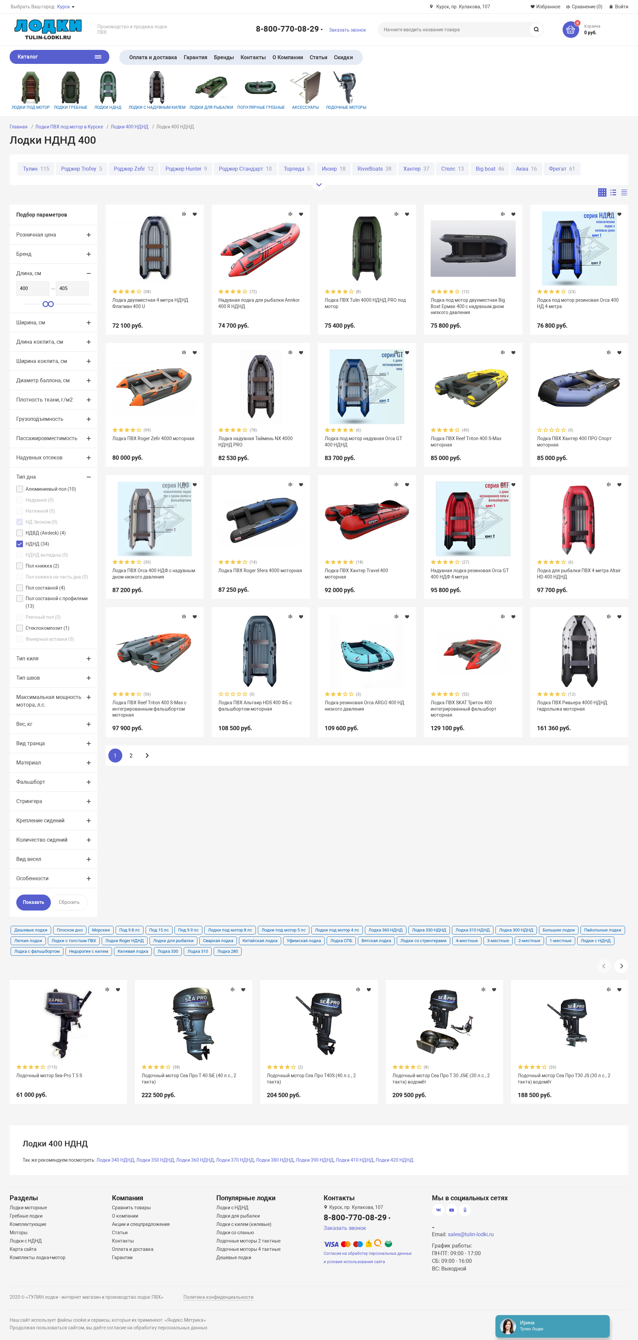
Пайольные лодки (602, 929)
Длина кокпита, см (39, 342)
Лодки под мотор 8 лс (230, 929)
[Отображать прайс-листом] (624, 192)
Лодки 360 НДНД (195, 1160)
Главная (19, 126)
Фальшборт (30, 782)
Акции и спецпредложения (141, 1224)
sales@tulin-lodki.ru (471, 1234)
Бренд (24, 254)
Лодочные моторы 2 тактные (248, 1241)
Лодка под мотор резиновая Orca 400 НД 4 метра (578, 303)
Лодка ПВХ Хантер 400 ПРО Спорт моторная (574, 441)
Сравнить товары (131, 1207)
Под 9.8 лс (129, 929)
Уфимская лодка (304, 940)
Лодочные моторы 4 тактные (248, 1249)
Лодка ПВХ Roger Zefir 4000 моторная (153, 438)
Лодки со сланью (235, 1232)
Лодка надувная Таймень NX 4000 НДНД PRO (255, 441)
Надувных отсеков (39, 457)
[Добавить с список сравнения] (184, 214)
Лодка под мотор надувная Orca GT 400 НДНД (363, 441)
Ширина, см (30, 322)
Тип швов (28, 678)
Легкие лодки (28, 940)
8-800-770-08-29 (287, 28)
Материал (28, 762)
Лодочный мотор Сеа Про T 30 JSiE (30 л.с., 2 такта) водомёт (441, 1078)
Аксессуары (305, 107)
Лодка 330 (168, 951)
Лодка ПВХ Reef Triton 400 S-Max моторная (466, 441)
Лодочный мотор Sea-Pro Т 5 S (49, 1075)
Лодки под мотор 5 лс (284, 929)
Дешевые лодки (31, 929)
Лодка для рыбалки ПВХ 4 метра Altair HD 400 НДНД (579, 573)
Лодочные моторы (346, 107)
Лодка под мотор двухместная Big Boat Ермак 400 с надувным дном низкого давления (468, 306)
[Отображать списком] (613, 192)
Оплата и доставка (153, 57)
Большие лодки (559, 929)
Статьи (318, 57)
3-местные (498, 940)
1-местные (561, 940)
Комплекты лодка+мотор (37, 1257)
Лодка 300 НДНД (516, 929)
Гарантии (122, 1257)
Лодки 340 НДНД (115, 1160)
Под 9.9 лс (188, 929)
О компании (125, 1216)
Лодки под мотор (31, 107)
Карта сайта (23, 1249)
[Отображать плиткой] (602, 192)
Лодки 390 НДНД (315, 1160)
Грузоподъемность (39, 419)
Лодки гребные (70, 107)
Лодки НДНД (107, 107)
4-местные (467, 940)
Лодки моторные (28, 1207)
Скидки (343, 57)
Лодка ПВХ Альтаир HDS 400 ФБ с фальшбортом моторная (255, 705)
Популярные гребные (261, 107)
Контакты (253, 57)
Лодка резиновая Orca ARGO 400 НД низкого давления (364, 705)
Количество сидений (41, 840)
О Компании (287, 57)
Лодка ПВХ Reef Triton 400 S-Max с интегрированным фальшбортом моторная (149, 708)
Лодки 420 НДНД (394, 1160)
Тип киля (27, 658)
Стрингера (29, 801)
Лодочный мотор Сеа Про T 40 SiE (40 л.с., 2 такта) (189, 1078)
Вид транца (30, 743)
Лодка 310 (197, 951)
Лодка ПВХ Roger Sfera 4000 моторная (260, 570)
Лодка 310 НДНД (473, 929)
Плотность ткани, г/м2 (44, 400)
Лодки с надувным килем (157, 107)
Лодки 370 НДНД (235, 1160)
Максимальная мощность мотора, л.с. (48, 701)
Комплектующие (28, 1224)
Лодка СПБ (341, 940)
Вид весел (28, 859)
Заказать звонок (347, 30)
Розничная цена (36, 235)
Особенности (32, 878)
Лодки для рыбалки (211, 107)
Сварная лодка (218, 940)
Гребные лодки (26, 1216)
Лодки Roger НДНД (124, 940)
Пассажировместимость (46, 438)
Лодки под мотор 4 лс (337, 929)
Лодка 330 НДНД (429, 929)
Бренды (224, 57)
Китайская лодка (260, 940)
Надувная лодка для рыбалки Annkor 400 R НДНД (259, 303)
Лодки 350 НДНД (155, 1160)
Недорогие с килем (88, 951)
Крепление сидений (40, 820)
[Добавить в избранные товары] (194, 214)
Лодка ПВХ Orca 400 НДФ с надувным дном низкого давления (153, 573)
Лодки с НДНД (596, 940)
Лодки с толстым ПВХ (74, 940)
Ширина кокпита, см (41, 361)
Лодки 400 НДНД (130, 126)
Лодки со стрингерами (423, 940)
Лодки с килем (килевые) (243, 1224)
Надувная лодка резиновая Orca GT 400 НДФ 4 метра (470, 573)
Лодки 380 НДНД (275, 1160)
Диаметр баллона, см (43, 380)
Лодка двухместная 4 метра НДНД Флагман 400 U (150, 303)
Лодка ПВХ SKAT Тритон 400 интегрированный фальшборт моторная (463, 708)
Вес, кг (24, 724)
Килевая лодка (133, 951)
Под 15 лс (159, 929)
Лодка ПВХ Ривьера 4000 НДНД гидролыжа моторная (572, 705)
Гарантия (195, 57)
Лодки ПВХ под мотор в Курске (69, 126)
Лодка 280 (227, 951)
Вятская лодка (376, 940)
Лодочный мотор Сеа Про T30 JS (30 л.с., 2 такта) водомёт (564, 1078)
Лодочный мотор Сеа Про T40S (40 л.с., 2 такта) (311, 1078)
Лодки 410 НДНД (354, 1160)
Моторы (19, 1232)
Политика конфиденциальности (218, 1297)
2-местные (529, 940)
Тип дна (26, 477)
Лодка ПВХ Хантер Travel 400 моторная (356, 573)
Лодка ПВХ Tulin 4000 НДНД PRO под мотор (365, 303)
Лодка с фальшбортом (37, 951)
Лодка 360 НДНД (386, 929)
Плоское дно (70, 929)
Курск (63, 6)
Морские (101, 929)
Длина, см (28, 273)
